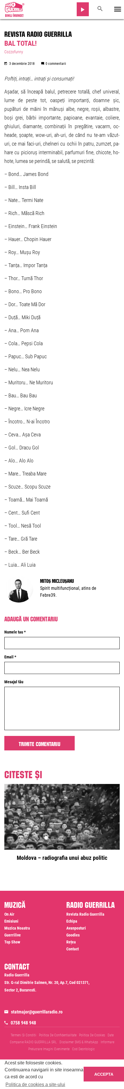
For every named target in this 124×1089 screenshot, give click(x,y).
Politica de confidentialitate (57, 1035)
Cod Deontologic (83, 1049)
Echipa (71, 921)
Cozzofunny (13, 51)
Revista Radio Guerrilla (38, 33)
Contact (72, 949)
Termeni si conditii (23, 1035)
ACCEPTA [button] (103, 1074)
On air (9, 914)
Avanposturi (76, 928)
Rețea (71, 942)
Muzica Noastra (17, 928)
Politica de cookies (92, 1035)
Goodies (73, 935)
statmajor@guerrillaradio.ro (37, 1012)
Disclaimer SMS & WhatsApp (78, 1042)
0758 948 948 (23, 1023)
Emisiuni (11, 921)
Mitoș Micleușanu (57, 580)
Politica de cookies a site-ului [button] (35, 1084)
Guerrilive (12, 935)
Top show (12, 942)
